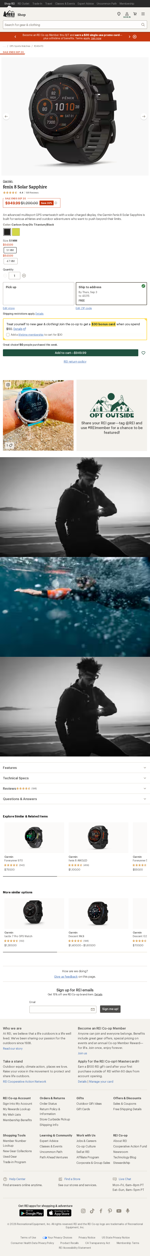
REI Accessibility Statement (75, 1247)
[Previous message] (15, 36)
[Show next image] (143, 116)
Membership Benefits (17, 1120)
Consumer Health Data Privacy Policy (32, 1243)
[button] (75, 116)
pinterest (110, 1211)
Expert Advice (49, 1140)
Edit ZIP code (84, 308)
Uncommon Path (51, 1151)
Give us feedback (66, 976)
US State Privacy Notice (116, 1237)
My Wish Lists (12, 1114)
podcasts (128, 1211)
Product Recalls (69, 1243)
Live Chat (125, 1179)
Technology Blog (124, 1157)
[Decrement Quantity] (6, 275)
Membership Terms (128, 1243)
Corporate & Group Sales (93, 1162)
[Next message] (129, 36)
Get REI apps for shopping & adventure (45, 1205)
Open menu (143, 14)
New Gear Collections (17, 1151)
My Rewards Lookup (16, 1109)
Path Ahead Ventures (54, 1157)
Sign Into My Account (17, 1103)
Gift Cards (83, 1109)
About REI (120, 1140)
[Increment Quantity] (24, 275)
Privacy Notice (87, 1237)
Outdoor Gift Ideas (89, 1103)
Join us (82, 1053)
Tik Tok (92, 1211)
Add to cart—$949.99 (70, 352)
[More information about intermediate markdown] (56, 203)
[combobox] (75, 24)
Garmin (8, 181)
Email (32, 1002)
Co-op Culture (86, 1146)
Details (39, 313)
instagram (83, 1211)
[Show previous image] (6, 116)
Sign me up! (110, 1009)
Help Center (17, 1179)
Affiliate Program (87, 1157)
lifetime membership (31, 334)
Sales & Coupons (124, 1103)
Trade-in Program (14, 1162)
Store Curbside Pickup (55, 1119)
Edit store (9, 308)
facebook (101, 1211)
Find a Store (72, 1179)
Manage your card (101, 1081)
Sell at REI (82, 1151)
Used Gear (10, 1156)
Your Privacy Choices (59, 1237)
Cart (135, 14)
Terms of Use (28, 1237)
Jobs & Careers (86, 1140)
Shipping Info (49, 1124)
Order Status (48, 1103)
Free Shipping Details (127, 1109)
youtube (119, 1211)
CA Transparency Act (97, 1243)
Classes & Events (51, 1146)
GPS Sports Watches (20, 46)
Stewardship (121, 1162)
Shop (22, 15)
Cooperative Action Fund (130, 1146)
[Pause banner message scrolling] (134, 36)
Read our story (12, 1048)
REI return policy (75, 361)
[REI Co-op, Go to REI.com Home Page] (9, 14)
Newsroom (120, 1151)
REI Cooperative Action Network (24, 1081)
